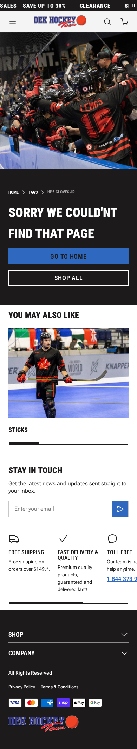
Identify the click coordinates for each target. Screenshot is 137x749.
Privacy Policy (21, 686)
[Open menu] (12, 22)
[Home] (60, 21)
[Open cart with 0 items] (124, 22)
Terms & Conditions (59, 686)
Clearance (91, 5)
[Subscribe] (120, 509)
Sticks (18, 429)
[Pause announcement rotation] (133, 5)
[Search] (107, 22)
